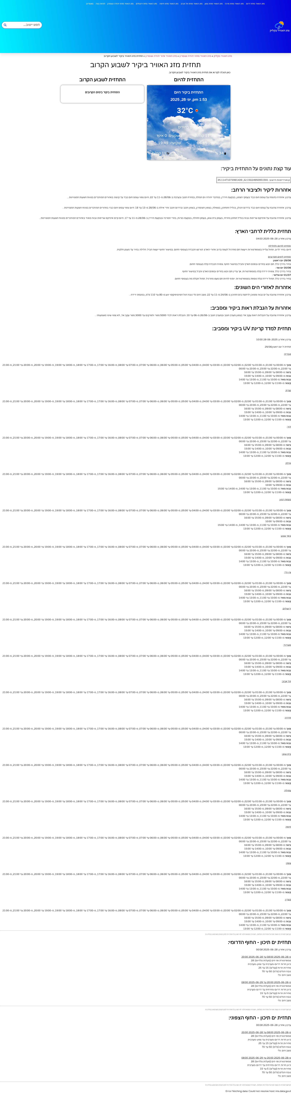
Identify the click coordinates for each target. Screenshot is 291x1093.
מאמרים (89, 3)
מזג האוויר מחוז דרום (255, 3)
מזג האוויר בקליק (223, 56)
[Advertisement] (154, 30)
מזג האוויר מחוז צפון (214, 3)
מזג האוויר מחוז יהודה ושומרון (120, 3)
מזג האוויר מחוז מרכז (234, 3)
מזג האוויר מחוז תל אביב (191, 3)
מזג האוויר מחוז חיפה (168, 3)
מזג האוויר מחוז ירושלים (146, 3)
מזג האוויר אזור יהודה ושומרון (161, 56)
